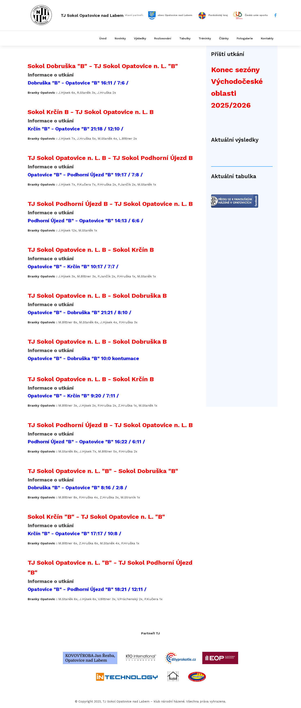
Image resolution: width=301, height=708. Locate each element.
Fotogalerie (245, 38)
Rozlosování (162, 38)
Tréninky (205, 38)
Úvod (102, 38)
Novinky (120, 38)
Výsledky (140, 38)
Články (224, 38)
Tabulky (184, 38)
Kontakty (267, 38)
